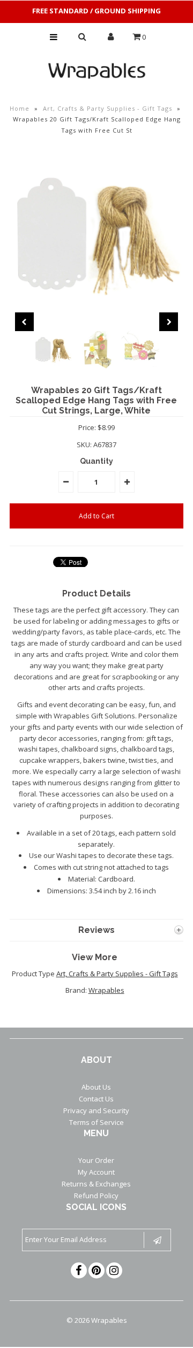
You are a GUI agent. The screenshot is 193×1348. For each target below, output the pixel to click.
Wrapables (106, 990)
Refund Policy (96, 1195)
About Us (96, 1087)
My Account (96, 1172)
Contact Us (96, 1099)
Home (19, 108)
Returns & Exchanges (96, 1184)
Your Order (96, 1160)
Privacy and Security (96, 1110)
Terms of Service (96, 1122)
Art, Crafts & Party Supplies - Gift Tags (107, 108)
